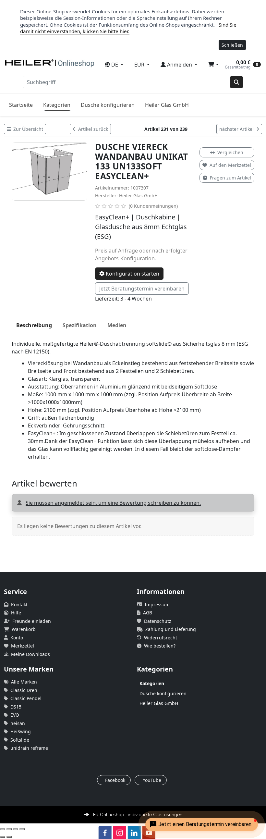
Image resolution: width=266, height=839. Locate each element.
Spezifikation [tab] (80, 325)
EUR (140, 64)
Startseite (21, 104)
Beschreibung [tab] (34, 325)
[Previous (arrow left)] (2, 837)
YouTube (151, 780)
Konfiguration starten (131, 273)
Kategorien (56, 104)
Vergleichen (230, 152)
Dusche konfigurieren (108, 104)
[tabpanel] (133, 400)
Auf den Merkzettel (230, 165)
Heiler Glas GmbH (167, 104)
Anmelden (179, 64)
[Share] (9, 829)
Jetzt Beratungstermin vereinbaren (142, 288)
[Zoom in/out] (22, 829)
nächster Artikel (237, 129)
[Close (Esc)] (2, 829)
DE (114, 64)
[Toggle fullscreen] (15, 829)
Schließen (232, 45)
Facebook (114, 780)
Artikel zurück (92, 129)
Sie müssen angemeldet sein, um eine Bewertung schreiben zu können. (113, 502)
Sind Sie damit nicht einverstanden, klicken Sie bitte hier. (128, 28)
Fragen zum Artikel (230, 178)
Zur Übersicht (27, 129)
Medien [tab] (117, 325)
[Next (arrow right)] (9, 837)
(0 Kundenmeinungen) (153, 206)
